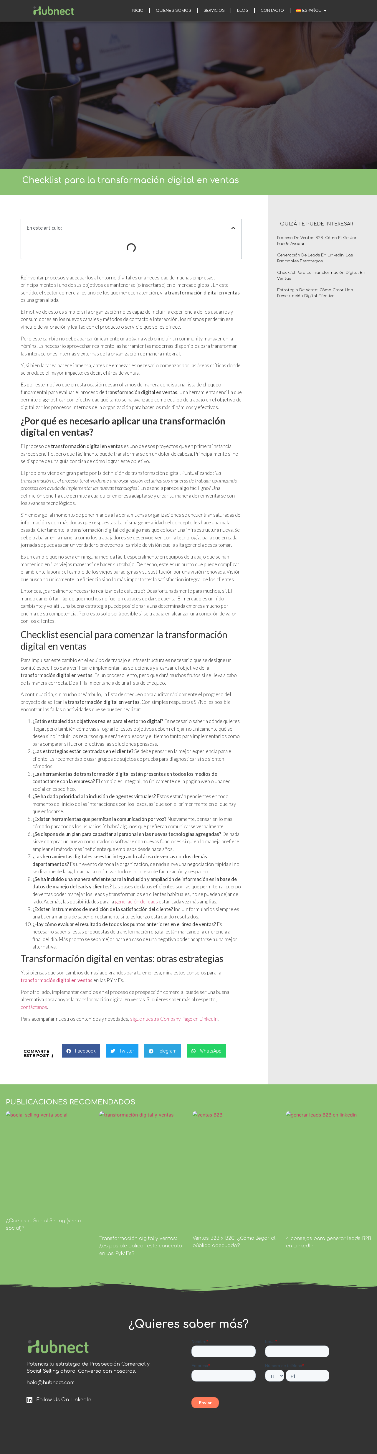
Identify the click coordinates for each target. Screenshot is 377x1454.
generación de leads (136, 901)
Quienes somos (173, 11)
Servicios (214, 11)
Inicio (137, 11)
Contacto (272, 11)
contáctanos (34, 1007)
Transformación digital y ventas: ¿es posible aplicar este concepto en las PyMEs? (140, 1246)
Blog (242, 11)
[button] (81, 1051)
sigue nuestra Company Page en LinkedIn (174, 1019)
